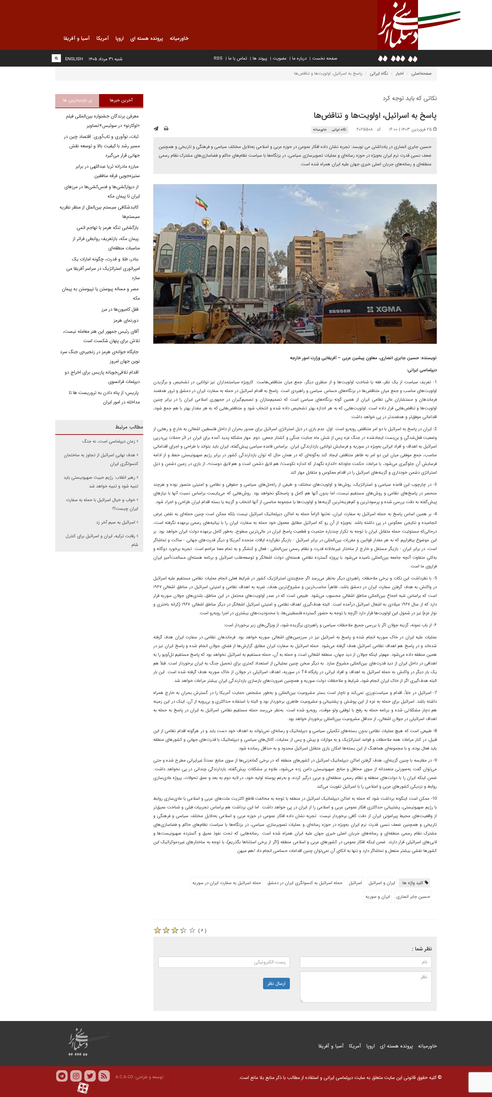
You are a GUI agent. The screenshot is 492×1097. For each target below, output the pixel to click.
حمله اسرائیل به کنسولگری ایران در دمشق (304, 882)
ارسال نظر (276, 983)
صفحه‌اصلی (421, 73)
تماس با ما (237, 58)
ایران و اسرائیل (381, 882)
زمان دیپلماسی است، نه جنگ (108, 441)
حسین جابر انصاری (413, 896)
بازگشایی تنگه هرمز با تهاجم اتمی (108, 227)
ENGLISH (74, 59)
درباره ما (299, 58)
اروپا (370, 1046)
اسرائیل (355, 882)
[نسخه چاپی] (166, 129)
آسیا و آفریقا (331, 1046)
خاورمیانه (320, 129)
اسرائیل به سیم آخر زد (115, 522)
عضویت (279, 58)
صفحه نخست (324, 58)
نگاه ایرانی (379, 73)
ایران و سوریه (377, 896)
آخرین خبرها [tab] (121, 100)
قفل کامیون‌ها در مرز (120, 309)
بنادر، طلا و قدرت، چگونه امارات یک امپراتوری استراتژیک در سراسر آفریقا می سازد (103, 268)
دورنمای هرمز (126, 320)
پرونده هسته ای (396, 1046)
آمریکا (355, 1046)
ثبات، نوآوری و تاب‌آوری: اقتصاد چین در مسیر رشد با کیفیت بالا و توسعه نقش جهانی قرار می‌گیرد (102, 146)
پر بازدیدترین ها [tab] (77, 100)
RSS (218, 58)
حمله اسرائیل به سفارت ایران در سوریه (226, 882)
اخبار (400, 73)
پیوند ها (260, 58)
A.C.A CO (124, 1077)
